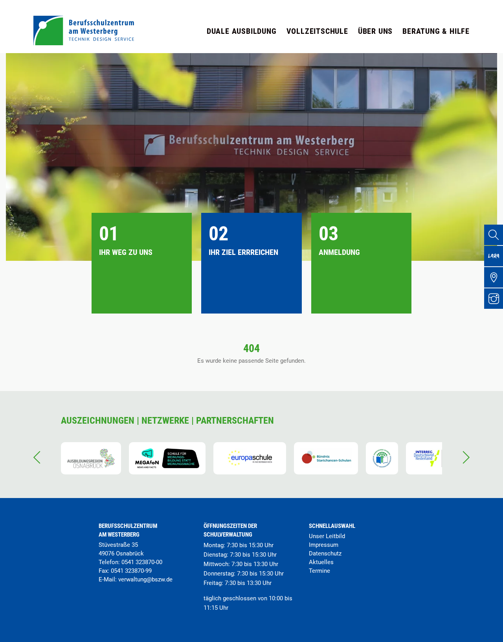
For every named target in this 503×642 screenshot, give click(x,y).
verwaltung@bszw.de (145, 579)
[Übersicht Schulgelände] (493, 277)
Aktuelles (321, 562)
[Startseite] (83, 43)
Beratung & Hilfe (436, 31)
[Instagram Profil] (493, 298)
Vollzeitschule (317, 31)
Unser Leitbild (327, 536)
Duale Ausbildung (242, 31)
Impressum (323, 544)
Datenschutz (325, 553)
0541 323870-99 (131, 570)
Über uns (375, 31)
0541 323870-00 (141, 562)
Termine (319, 570)
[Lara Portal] (493, 256)
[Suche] (493, 235)
